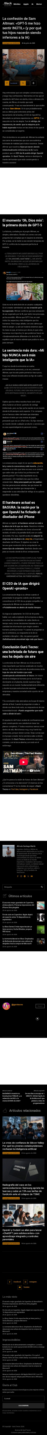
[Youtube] (32, 876)
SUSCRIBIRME (24, 1405)
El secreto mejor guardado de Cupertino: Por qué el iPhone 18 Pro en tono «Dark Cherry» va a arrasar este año (23, 1356)
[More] (33, 83)
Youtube (26, 1287)
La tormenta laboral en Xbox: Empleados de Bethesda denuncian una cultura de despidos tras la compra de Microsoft (18, 941)
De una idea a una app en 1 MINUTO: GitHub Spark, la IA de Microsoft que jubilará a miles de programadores (34, 1098)
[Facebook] (18, 876)
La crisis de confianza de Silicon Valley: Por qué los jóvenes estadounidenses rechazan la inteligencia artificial (23, 1146)
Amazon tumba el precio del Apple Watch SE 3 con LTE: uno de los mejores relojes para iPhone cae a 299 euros (23, 1375)
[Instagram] (21, 876)
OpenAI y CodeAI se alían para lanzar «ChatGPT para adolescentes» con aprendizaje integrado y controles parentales (22, 1234)
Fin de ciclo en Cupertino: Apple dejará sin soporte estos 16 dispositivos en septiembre (17, 917)
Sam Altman (15, 108)
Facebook (34, 789)
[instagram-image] (10, 1019)
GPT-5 (36, 118)
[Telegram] (25, 876)
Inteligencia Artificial (11, 43)
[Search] (41, 887)
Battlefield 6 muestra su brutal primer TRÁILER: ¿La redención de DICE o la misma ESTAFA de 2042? (12, 1097)
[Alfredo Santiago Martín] (9, 861)
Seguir (40, 1006)
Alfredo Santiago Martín (26, 846)
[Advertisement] (23, 191)
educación (38, 463)
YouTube (15, 789)
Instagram (23, 789)
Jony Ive (28, 539)
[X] (28, 876)
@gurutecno (17, 1004)
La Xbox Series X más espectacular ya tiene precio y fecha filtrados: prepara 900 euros (17, 929)
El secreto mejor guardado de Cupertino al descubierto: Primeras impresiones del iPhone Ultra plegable (18, 905)
